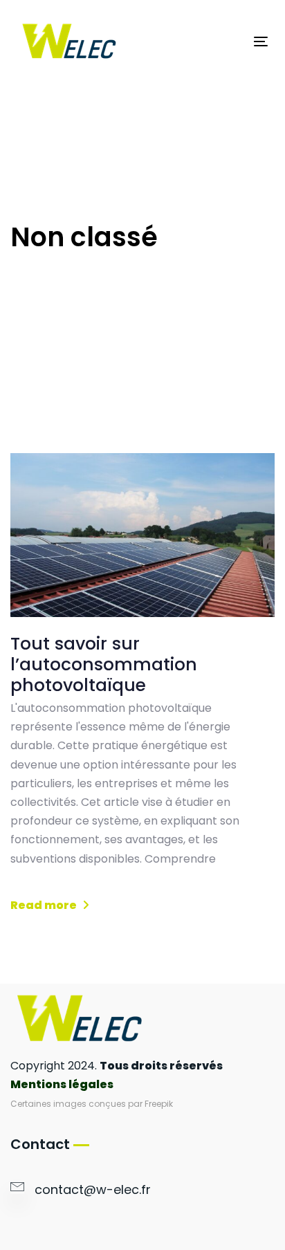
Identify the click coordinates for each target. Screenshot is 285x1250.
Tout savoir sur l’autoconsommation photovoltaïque (103, 665)
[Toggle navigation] (226, 41)
